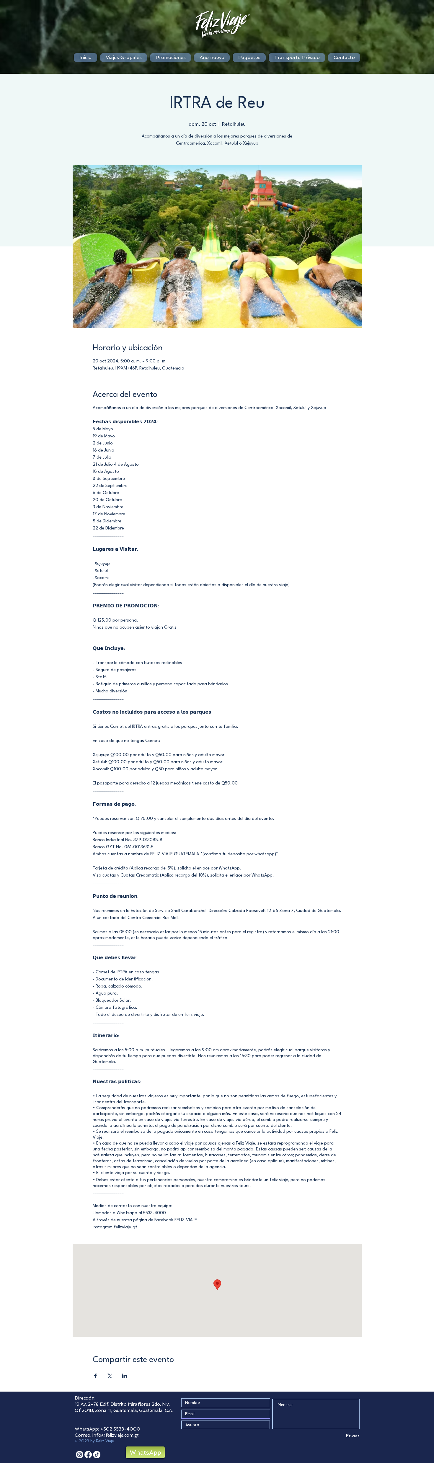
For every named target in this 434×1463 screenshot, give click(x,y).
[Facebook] (88, 1454)
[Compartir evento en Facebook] (95, 1376)
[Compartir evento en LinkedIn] (124, 1376)
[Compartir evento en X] (110, 1376)
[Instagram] (79, 1454)
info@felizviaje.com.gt (115, 1435)
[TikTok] (96, 1454)
